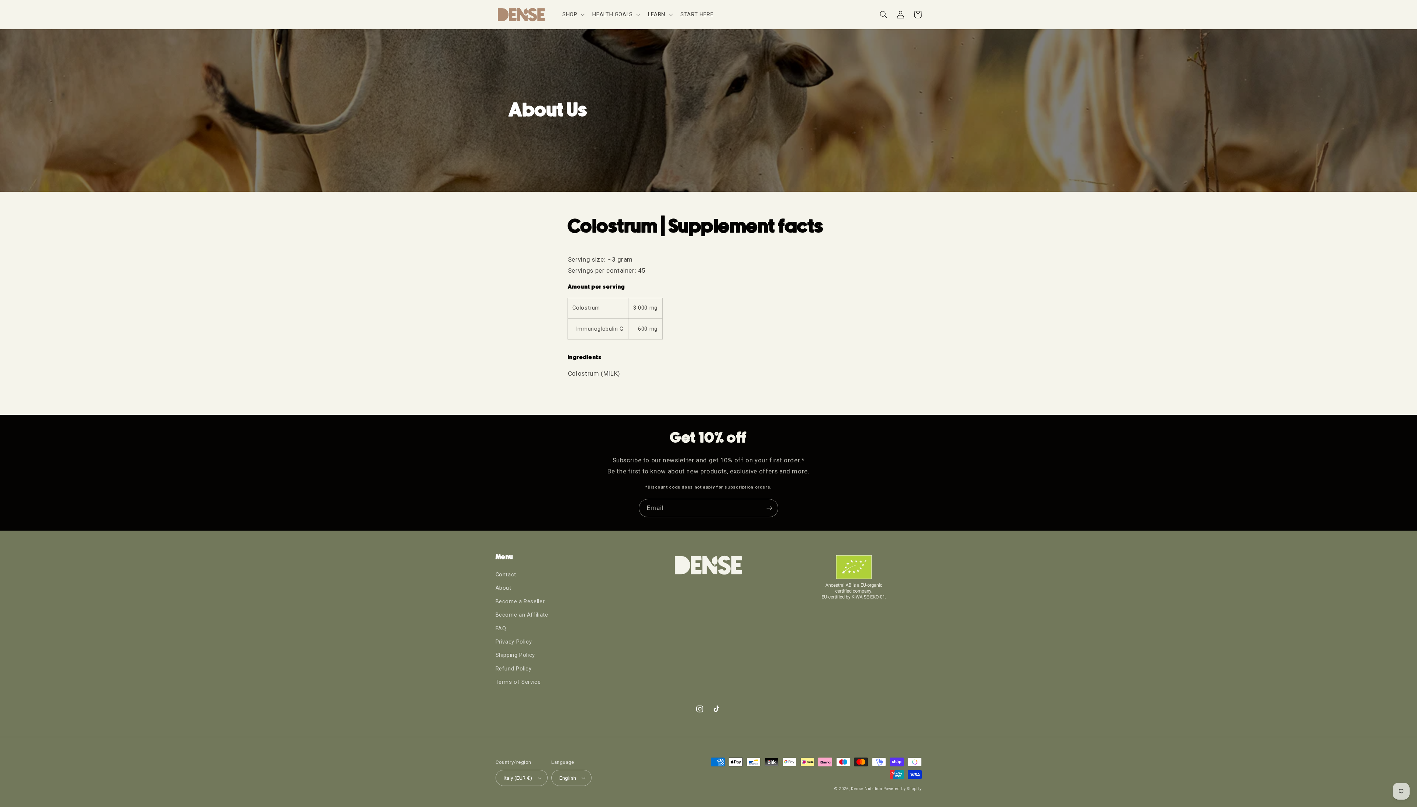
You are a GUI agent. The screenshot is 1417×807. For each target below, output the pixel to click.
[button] (572, 14)
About (503, 587)
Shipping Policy (515, 655)
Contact (506, 574)
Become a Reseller (520, 601)
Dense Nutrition (866, 788)
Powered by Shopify (902, 788)
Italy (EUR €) (518, 778)
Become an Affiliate (522, 614)
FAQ (501, 628)
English (567, 778)
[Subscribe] (769, 508)
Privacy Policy (514, 641)
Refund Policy (514, 668)
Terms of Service (518, 682)
